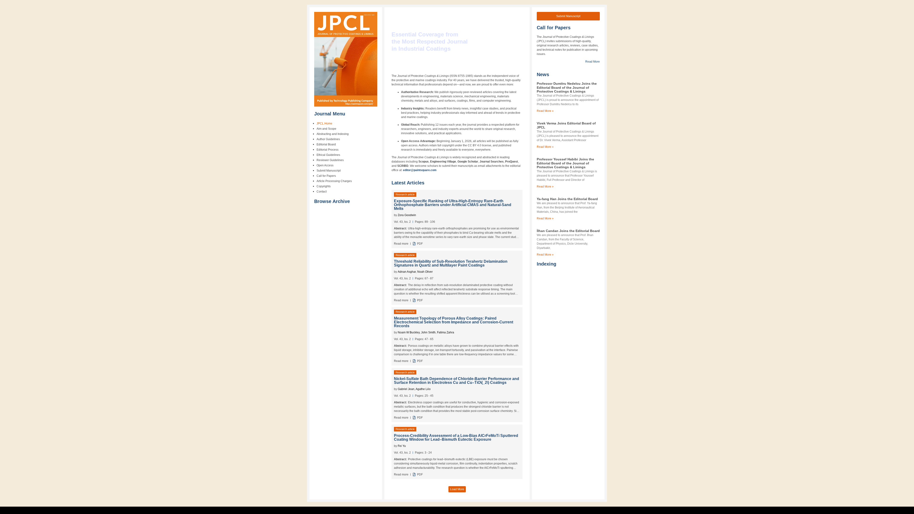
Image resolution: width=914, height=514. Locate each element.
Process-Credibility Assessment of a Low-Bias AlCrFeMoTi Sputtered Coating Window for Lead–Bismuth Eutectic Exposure (456, 438)
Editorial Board (326, 144)
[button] (457, 489)
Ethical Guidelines (328, 155)
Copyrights (324, 186)
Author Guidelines (328, 139)
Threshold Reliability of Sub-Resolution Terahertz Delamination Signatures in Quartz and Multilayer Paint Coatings (450, 263)
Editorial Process (327, 149)
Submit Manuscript (329, 170)
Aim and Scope (326, 128)
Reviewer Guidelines (330, 160)
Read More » (545, 111)
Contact (322, 191)
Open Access (325, 165)
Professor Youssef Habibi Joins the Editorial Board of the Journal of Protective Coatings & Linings (565, 163)
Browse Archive (332, 201)
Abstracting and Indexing (333, 134)
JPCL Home (324, 123)
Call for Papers (326, 176)
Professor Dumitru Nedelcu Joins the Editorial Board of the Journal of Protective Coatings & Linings (567, 88)
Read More (592, 61)
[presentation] (481, 382)
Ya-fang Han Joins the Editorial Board (567, 199)
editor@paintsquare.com (420, 170)
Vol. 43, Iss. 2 (402, 221)
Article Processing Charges (334, 181)
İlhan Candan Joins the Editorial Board (568, 231)
